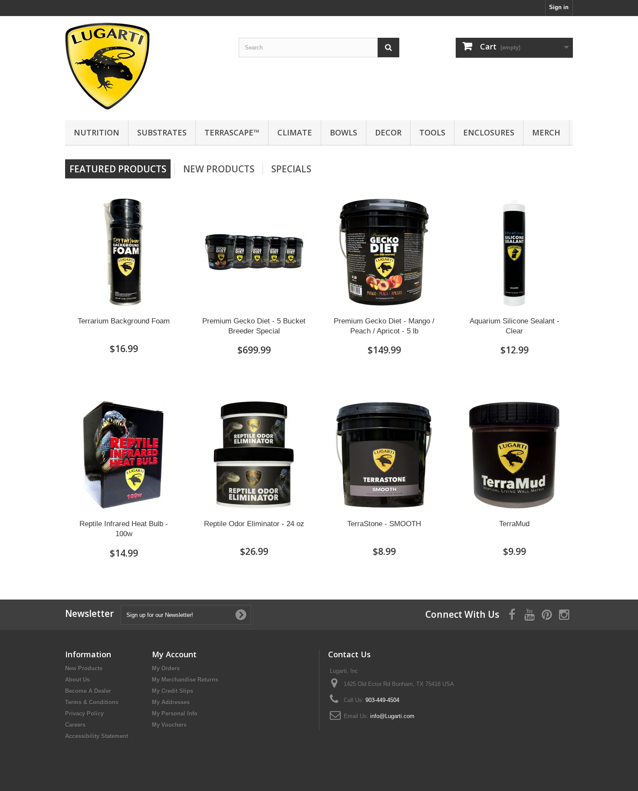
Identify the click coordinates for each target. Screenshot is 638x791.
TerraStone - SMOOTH (384, 524)
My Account (174, 654)
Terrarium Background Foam (124, 321)
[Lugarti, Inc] (145, 66)
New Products (218, 169)
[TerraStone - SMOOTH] (384, 455)
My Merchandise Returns (185, 679)
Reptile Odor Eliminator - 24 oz (254, 524)
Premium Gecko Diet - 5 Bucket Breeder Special (254, 326)
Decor (388, 132)
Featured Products (117, 169)
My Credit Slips (172, 691)
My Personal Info (174, 713)
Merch (546, 132)
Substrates (162, 132)
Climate (294, 132)
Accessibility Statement (96, 736)
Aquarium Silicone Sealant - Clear (514, 326)
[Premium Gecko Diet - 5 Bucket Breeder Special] (254, 252)
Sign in (559, 7)
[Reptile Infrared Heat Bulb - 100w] (123, 455)
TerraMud (514, 524)
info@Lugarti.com (392, 716)
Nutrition (96, 132)
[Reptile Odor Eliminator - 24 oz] (254, 455)
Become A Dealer (88, 691)
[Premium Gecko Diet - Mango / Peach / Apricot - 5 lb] (384, 252)
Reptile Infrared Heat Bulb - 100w (123, 529)
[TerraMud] (514, 455)
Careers (75, 725)
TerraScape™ (232, 132)
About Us (77, 679)
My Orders (166, 668)
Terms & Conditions (91, 702)
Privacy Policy (84, 713)
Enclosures (488, 132)
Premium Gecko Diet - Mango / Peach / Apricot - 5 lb (384, 326)
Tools (432, 132)
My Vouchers (169, 725)
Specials (291, 169)
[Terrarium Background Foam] (123, 252)
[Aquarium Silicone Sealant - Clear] (514, 252)
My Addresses (171, 702)
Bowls (343, 132)
